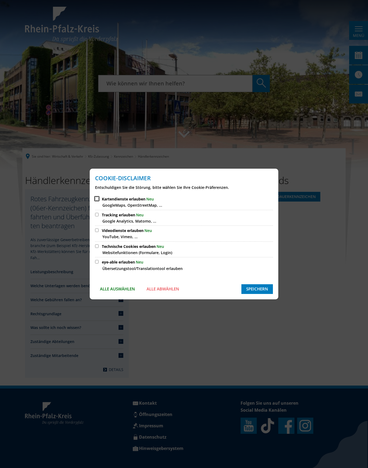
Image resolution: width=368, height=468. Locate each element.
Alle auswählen (117, 289)
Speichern (257, 289)
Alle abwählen (163, 289)
